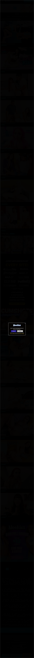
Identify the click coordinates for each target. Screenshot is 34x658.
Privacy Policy (19, 333)
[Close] (25, 323)
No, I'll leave (22, 333)
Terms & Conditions (12, 333)
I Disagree (20, 331)
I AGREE (13, 331)
